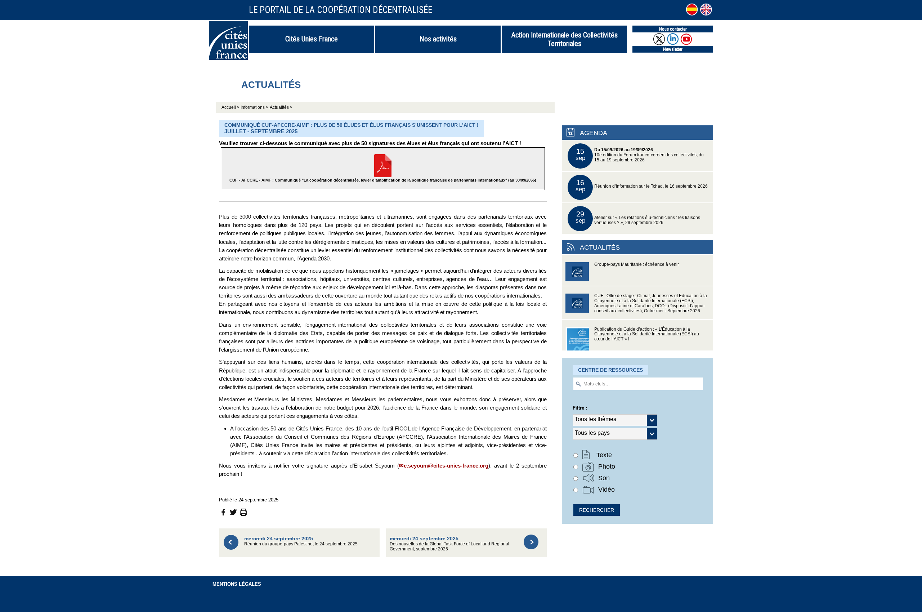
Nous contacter (673, 29)
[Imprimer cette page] (243, 512)
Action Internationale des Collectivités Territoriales (564, 39)
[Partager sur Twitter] (233, 512)
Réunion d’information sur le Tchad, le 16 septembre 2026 (642, 186)
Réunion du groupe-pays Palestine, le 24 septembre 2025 (301, 541)
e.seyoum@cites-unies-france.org (446, 466)
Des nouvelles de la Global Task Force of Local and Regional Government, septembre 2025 (449, 543)
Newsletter (672, 49)
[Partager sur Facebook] (223, 512)
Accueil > (231, 107)
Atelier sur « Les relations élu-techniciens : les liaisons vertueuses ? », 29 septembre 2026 (638, 217)
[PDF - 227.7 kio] (382, 165)
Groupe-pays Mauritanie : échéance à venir (636, 264)
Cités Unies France (311, 39)
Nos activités (438, 39)
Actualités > (281, 107)
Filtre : (580, 408)
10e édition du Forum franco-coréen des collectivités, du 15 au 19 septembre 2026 (640, 154)
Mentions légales (236, 584)
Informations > (254, 107)
